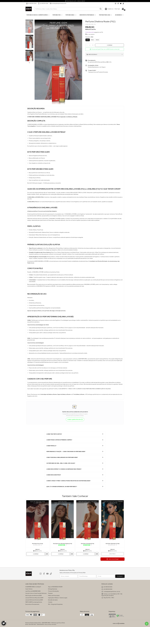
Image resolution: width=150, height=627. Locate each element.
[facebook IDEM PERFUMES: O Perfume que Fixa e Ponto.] (118, 3)
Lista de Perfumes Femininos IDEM (34, 600)
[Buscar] (100, 8)
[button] (104, 49)
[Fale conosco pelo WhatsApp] (146, 623)
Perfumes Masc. (70, 15)
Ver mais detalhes (90, 34)
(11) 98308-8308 (32, 3)
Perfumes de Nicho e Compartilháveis (37, 15)
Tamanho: (89, 37)
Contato (50, 602)
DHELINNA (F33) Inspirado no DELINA (46, 286)
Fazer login (117, 9)
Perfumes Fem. (57, 15)
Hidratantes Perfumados (87, 15)
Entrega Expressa (52, 589)
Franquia (50, 593)
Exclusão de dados (53, 600)
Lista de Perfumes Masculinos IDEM (34, 597)
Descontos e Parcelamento (32, 604)
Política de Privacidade (54, 595)
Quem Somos (28, 589)
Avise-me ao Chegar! (114, 559)
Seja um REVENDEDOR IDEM (55, 586)
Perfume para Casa (104, 15)
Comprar (35, 554)
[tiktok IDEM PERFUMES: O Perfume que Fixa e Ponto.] (123, 3)
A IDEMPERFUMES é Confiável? (33, 586)
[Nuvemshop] (119, 623)
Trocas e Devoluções (53, 591)
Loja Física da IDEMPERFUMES (32, 591)
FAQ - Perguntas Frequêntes (55, 604)
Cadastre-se (110, 9)
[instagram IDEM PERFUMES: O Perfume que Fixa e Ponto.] (115, 3)
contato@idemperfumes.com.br (59, 3)
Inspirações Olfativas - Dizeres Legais (57, 597)
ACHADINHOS (118, 15)
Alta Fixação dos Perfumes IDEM (33, 595)
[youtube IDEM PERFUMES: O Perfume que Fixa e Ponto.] (120, 3)
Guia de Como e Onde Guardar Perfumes (36, 593)
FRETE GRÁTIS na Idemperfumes (33, 602)
